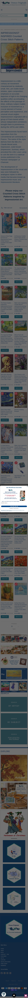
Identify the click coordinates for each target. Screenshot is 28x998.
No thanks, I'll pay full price (14, 508)
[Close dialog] (27, 486)
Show (14, 995)
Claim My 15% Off (14, 506)
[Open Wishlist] (25, 995)
